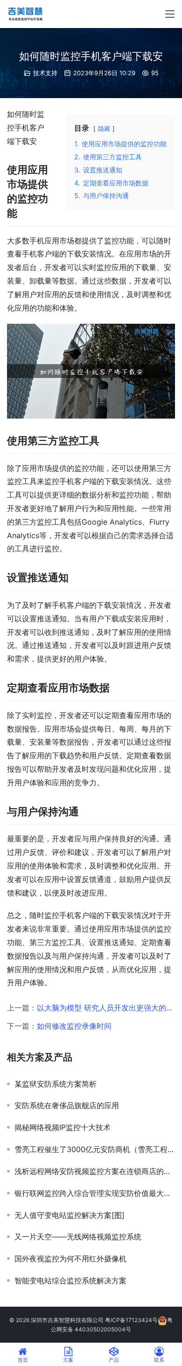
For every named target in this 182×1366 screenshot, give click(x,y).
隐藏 (104, 128)
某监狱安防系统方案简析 (55, 1084)
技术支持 (45, 73)
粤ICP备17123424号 (131, 1319)
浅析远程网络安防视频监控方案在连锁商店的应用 (94, 1171)
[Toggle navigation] (170, 14)
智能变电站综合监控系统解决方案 (70, 1280)
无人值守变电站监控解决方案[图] (69, 1215)
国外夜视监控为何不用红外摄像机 (70, 1258)
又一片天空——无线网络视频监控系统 (77, 1236)
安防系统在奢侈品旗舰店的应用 (66, 1105)
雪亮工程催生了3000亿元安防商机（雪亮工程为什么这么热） (94, 1149)
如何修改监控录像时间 (74, 1026)
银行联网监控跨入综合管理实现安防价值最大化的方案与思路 (94, 1193)
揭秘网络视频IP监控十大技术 (62, 1127)
